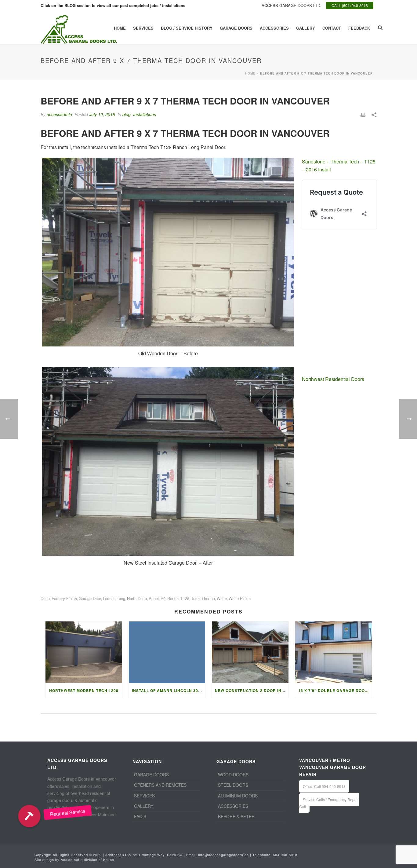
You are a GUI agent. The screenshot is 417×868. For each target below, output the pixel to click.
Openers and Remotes (160, 785)
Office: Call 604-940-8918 (324, 786)
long (121, 598)
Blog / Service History (186, 28)
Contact (331, 28)
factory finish (64, 598)
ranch (173, 598)
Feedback (359, 28)
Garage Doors (236, 28)
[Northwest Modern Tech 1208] (83, 652)
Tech (195, 598)
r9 (163, 598)
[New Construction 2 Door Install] (250, 652)
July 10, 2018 (102, 114)
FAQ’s (140, 816)
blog (126, 114)
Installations (144, 114)
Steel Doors (233, 785)
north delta (137, 598)
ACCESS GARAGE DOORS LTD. (291, 5)
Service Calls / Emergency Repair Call (329, 803)
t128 (184, 598)
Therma (208, 598)
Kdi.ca (108, 859)
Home (120, 28)
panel (154, 598)
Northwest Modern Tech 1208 (83, 690)
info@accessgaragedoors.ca (223, 854)
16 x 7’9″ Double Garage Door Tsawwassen (335, 690)
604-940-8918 (285, 854)
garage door (90, 598)
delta (45, 598)
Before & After (236, 816)
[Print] (363, 114)
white (222, 598)
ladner (109, 598)
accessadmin (59, 114)
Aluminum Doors (238, 796)
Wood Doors (233, 774)
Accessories (274, 28)
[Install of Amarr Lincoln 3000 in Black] (167, 652)
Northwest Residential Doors (333, 379)
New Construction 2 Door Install (251, 690)
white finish (240, 598)
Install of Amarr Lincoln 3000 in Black (168, 690)
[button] (29, 816)
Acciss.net (70, 859)
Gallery (305, 28)
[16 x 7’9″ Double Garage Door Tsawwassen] (333, 652)
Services (143, 28)
